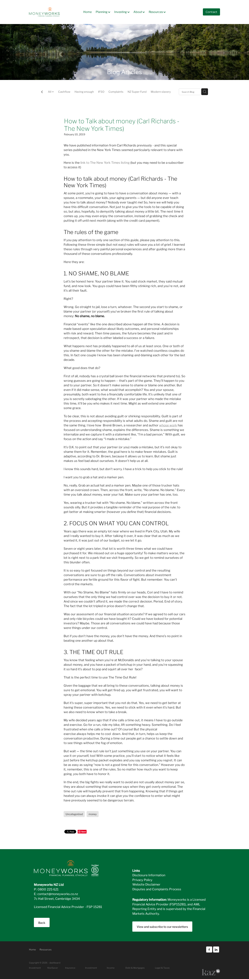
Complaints (115, 91)
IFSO (101, 91)
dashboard (54, 962)
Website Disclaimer (146, 884)
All (50, 91)
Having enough (84, 91)
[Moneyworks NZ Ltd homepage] (48, 12)
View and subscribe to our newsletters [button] (162, 926)
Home (87, 11)
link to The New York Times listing (105, 162)
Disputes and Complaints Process (156, 889)
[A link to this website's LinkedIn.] (216, 950)
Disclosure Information (148, 875)
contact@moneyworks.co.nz (57, 893)
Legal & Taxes (162, 967)
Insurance (70, 967)
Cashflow (64, 91)
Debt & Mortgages (135, 967)
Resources (156, 11)
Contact (211, 12)
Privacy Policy (142, 879)
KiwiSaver (52, 967)
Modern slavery (161, 91)
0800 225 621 (48, 889)
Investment (91, 967)
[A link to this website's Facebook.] (209, 950)
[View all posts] (42, 92)
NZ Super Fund (137, 91)
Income (110, 967)
